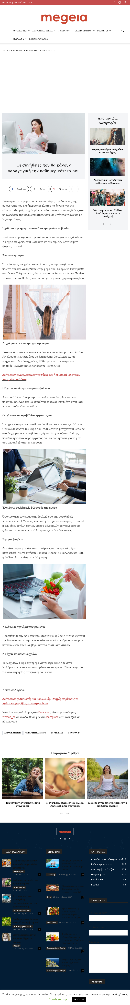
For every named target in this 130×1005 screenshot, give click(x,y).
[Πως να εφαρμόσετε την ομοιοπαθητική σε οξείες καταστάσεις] (6, 863)
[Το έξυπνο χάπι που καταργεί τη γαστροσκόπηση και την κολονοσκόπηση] (6, 898)
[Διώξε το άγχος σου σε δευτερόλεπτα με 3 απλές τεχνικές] (107, 778)
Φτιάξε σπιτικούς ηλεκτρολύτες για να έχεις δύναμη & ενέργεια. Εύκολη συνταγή (73, 938)
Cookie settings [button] (58, 999)
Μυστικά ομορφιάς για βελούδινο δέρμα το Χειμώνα (24, 938)
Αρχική (6, 50)
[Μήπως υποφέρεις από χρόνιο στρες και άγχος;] (107, 136)
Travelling (18, 39)
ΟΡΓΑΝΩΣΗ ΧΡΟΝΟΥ (35, 732)
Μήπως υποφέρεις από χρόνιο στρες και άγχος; (108, 151)
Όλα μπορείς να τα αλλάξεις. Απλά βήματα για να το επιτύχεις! (108, 213)
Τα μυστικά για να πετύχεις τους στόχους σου (23, 804)
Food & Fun (103, 31)
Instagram (52, 717)
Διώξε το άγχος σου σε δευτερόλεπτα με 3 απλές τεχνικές (107, 804)
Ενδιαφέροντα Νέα (38, 39)
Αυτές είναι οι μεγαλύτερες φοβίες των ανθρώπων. (107, 181)
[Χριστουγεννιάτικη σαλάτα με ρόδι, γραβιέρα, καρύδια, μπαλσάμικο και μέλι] (52, 911)
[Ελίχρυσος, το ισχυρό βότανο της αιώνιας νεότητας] (52, 962)
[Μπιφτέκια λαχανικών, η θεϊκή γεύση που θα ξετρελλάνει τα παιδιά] (52, 887)
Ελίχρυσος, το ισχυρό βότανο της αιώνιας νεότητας (71, 962)
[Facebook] (113, 2)
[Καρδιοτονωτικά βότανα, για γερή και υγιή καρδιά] (6, 921)
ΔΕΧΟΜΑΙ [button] (79, 999)
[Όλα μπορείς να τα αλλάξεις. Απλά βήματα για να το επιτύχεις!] (107, 197)
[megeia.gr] (65, 16)
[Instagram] (119, 2)
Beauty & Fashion (83, 31)
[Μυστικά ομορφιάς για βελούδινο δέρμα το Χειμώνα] (6, 937)
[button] (122, 30)
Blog (49, 897)
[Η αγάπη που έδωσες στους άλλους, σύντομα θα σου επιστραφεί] (65, 778)
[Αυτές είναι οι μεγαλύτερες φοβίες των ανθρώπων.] (107, 167)
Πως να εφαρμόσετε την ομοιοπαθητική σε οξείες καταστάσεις (25, 864)
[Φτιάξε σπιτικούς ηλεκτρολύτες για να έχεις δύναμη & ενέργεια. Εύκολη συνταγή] (52, 936)
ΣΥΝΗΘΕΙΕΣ (57, 732)
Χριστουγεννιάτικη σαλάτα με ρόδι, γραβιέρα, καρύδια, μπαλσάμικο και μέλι (71, 913)
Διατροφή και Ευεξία (42, 31)
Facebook (43, 712)
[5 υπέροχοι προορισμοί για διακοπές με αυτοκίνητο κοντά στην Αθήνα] (52, 863)
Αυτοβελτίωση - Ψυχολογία (40, 50)
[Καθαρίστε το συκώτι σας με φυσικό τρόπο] (6, 882)
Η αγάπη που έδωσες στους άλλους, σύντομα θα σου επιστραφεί (65, 804)
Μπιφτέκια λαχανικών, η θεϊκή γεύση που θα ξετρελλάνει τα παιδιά (73, 888)
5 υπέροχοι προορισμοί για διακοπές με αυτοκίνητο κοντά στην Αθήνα (72, 865)
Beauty (16, 946)
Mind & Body (18, 50)
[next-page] (110, 224)
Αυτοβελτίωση (20, 31)
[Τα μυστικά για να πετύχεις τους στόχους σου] (22, 778)
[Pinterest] (125, 2)
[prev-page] (104, 224)
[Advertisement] (65, 82)
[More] (75, 189)
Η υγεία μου (64, 31)
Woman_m (8, 717)
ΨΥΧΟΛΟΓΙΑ (74, 732)
